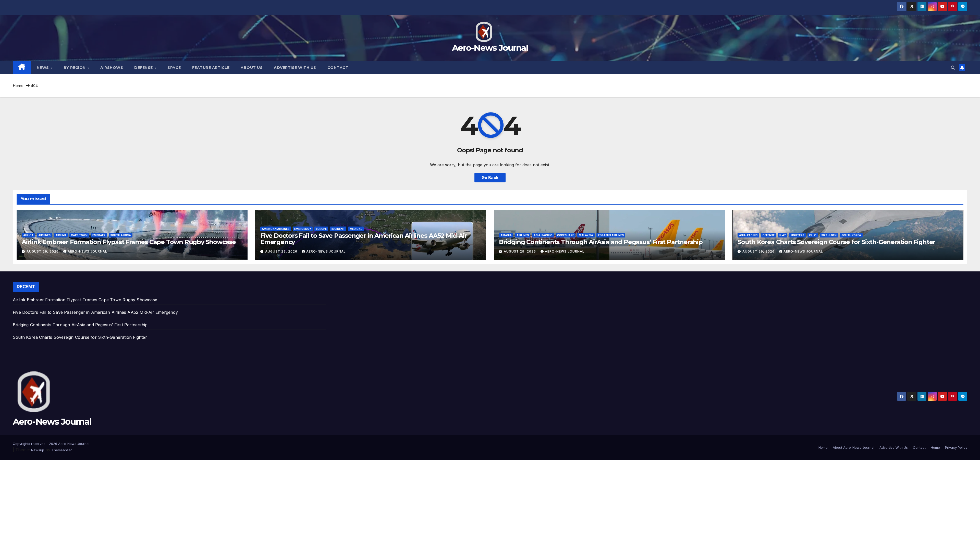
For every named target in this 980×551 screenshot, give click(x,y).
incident (338, 228)
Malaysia (586, 235)
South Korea (851, 235)
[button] (953, 67)
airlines (44, 235)
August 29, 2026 (43, 251)
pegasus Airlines (611, 235)
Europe (321, 228)
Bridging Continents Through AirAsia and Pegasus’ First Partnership (601, 242)
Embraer (98, 235)
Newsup (37, 450)
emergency (302, 228)
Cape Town (79, 235)
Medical (356, 228)
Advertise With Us (295, 67)
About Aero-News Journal (853, 447)
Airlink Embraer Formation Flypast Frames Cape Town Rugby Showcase (129, 242)
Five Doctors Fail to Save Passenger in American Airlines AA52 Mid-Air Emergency (363, 239)
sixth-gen (829, 235)
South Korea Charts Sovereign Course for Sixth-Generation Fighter (836, 242)
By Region (75, 67)
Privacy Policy (956, 447)
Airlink (60, 235)
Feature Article (211, 67)
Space (174, 67)
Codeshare (565, 235)
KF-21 (812, 235)
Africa (28, 235)
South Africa (120, 235)
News (43, 67)
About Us (252, 67)
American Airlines (275, 228)
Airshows (111, 67)
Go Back (490, 177)
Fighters (797, 235)
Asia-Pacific (543, 235)
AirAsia (506, 235)
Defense (144, 67)
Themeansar (62, 450)
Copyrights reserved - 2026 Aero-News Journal (51, 444)
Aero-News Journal (490, 48)
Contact (338, 67)
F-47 (782, 235)
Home (18, 85)
